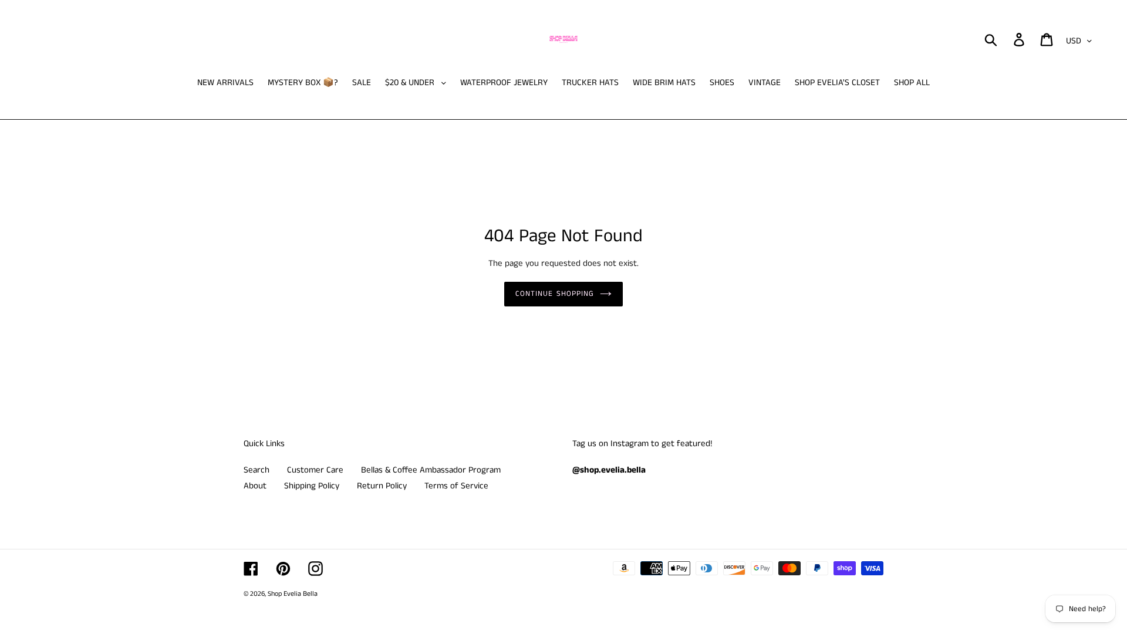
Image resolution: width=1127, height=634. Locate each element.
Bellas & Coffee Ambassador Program (431, 470)
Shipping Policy (311, 486)
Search (256, 470)
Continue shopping (554, 293)
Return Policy (382, 486)
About (255, 486)
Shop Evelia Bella (293, 594)
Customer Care (315, 470)
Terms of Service (456, 486)
